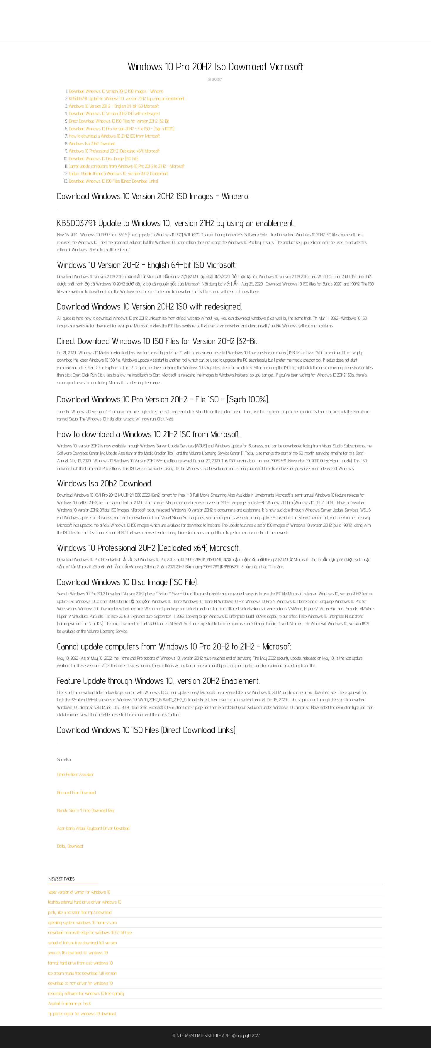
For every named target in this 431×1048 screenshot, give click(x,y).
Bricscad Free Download (76, 792)
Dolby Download (70, 846)
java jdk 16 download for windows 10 (78, 952)
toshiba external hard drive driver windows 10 (84, 902)
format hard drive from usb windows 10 (80, 963)
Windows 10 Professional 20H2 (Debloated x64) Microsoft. (114, 151)
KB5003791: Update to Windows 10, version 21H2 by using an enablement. (127, 98)
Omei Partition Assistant (75, 774)
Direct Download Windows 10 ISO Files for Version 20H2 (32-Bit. (119, 121)
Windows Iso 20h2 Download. (92, 143)
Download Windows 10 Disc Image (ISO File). (104, 158)
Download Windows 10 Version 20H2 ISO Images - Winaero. (116, 91)
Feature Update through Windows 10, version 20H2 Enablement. (119, 173)
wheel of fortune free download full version (82, 943)
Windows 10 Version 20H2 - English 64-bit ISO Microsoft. (114, 106)
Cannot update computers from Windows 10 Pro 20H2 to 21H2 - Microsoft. (127, 166)
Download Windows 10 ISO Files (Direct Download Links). (114, 181)
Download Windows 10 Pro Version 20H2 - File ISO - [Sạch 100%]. (122, 128)
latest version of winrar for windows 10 (79, 892)
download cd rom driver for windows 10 (80, 983)
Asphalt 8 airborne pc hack (69, 1003)
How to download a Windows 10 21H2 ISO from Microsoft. (115, 136)
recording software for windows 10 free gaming (86, 993)
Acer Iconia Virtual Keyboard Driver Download (93, 828)
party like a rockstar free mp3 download (80, 912)
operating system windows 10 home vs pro (82, 922)
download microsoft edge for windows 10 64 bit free (90, 932)
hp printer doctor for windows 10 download (82, 1013)
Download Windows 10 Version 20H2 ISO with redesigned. (114, 113)
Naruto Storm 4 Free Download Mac (86, 810)
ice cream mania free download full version (82, 973)
